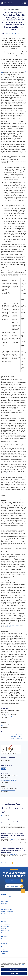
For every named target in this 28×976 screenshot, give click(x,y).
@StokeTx (9, 626)
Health (20, 736)
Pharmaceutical (13, 736)
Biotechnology (13, 734)
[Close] (26, 960)
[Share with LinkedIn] (7, 33)
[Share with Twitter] (10, 33)
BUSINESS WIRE (10, 71)
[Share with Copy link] (19, 33)
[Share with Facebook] (13, 33)
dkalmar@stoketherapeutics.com (9, 716)
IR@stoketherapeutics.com (8, 725)
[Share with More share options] (22, 33)
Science (12, 731)
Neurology (17, 731)
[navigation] (25, 3)
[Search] (22, 3)
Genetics (12, 738)
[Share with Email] (16, 33)
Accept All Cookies (14, 973)
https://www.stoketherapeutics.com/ (10, 625)
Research (20, 734)
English (4, 768)
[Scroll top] (23, 891)
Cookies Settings (14, 969)
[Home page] (7, 3)
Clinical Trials (18, 738)
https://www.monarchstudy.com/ (14, 472)
